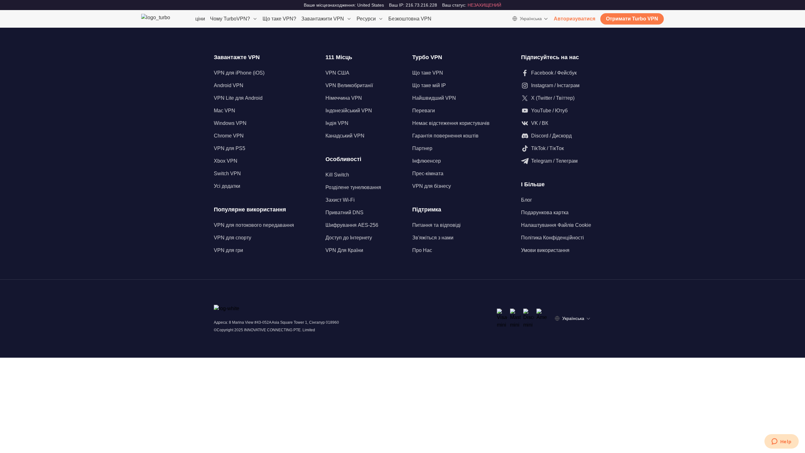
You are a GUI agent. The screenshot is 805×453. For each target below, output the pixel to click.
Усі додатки (227, 186)
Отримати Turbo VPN (632, 18)
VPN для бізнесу (431, 186)
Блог (526, 200)
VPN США (337, 73)
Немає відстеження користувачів (451, 123)
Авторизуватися (574, 18)
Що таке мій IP (429, 85)
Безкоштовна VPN (409, 18)
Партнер (422, 148)
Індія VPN (336, 123)
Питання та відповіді (436, 225)
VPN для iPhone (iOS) (239, 73)
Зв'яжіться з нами (432, 237)
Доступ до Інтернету (348, 237)
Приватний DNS (344, 212)
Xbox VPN (225, 161)
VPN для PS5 (229, 148)
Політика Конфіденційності (552, 237)
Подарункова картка (545, 212)
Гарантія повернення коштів (445, 135)
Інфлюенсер (426, 161)
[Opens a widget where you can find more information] (781, 442)
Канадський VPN (344, 135)
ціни (200, 18)
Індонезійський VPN (348, 110)
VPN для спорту (232, 237)
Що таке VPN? (279, 18)
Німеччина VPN (343, 98)
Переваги (423, 110)
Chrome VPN (229, 135)
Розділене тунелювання (353, 187)
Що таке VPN (427, 73)
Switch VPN (227, 173)
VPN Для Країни (344, 250)
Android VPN (228, 85)
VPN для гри (228, 250)
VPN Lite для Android (238, 98)
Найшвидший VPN (434, 98)
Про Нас (422, 250)
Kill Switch (337, 174)
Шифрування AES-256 (351, 225)
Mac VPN (224, 110)
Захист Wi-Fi (340, 200)
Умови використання (545, 250)
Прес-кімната (427, 173)
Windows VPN (230, 123)
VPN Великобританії (349, 85)
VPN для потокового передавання (254, 225)
